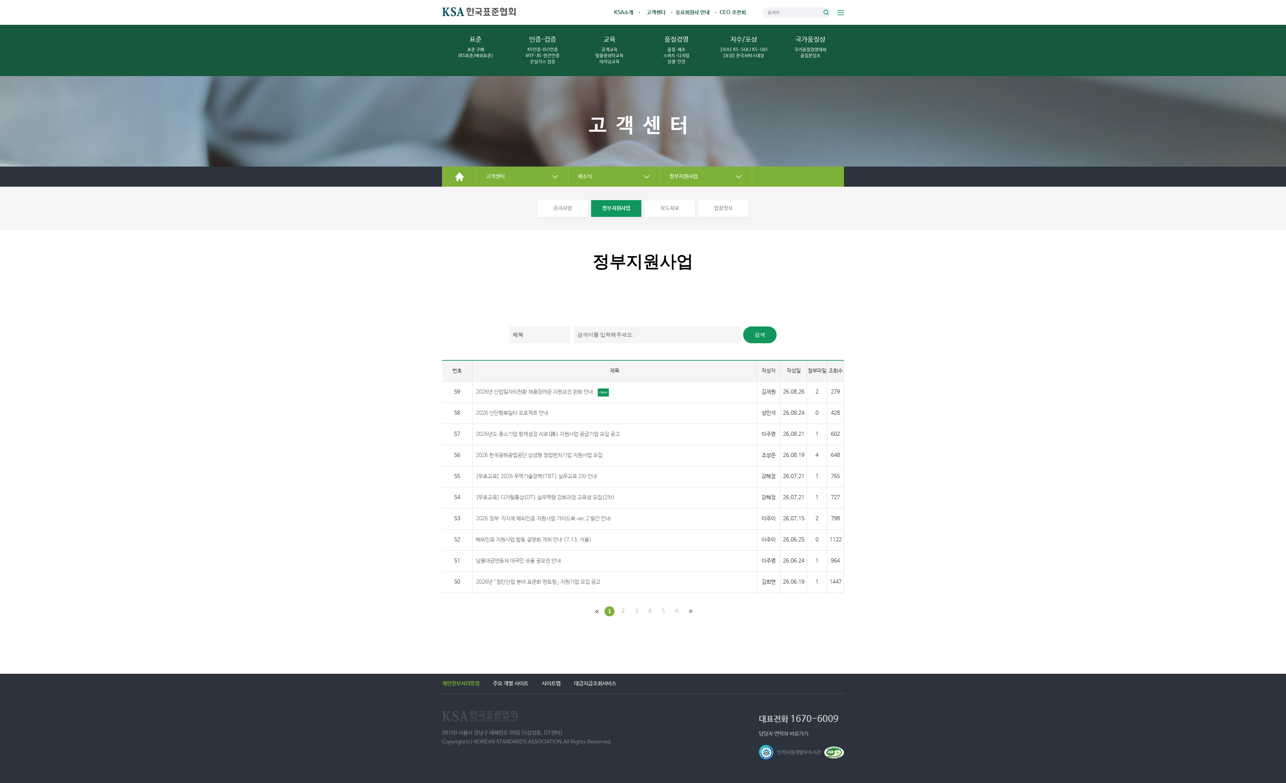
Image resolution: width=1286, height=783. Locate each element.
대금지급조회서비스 (595, 683)
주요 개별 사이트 (510, 683)
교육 (609, 50)
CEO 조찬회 (733, 12)
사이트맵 (840, 12)
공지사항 (562, 208)
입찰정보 (723, 208)
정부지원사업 (616, 208)
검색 (826, 12)
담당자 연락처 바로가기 (783, 734)
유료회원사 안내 (692, 12)
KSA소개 (623, 12)
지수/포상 (743, 47)
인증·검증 (543, 50)
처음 (596, 611)
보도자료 (669, 208)
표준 (475, 47)
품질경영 (676, 50)
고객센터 (656, 12)
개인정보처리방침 (461, 683)
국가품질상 (810, 47)
